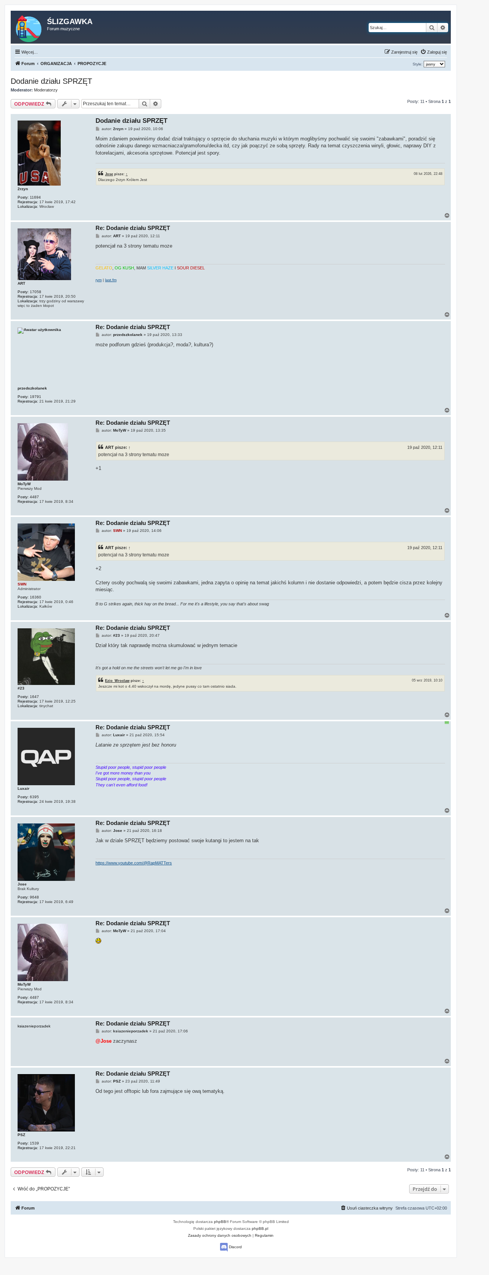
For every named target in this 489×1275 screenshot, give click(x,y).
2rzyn (23, 189)
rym (99, 280)
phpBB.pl (260, 1228)
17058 (35, 292)
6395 (34, 797)
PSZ (21, 1135)
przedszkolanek (32, 388)
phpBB (220, 1222)
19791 (35, 397)
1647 (34, 697)
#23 (21, 688)
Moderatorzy (46, 90)
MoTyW (24, 484)
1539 (34, 1143)
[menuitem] (433, 52)
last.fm (111, 280)
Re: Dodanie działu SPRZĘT (133, 228)
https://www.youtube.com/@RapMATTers (134, 863)
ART (21, 283)
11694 (35, 197)
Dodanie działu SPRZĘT (51, 81)
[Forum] (29, 27)
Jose (109, 174)
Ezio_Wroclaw (117, 680)
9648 (34, 897)
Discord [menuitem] (235, 1247)
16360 (35, 597)
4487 (34, 497)
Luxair (23, 788)
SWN (22, 584)
